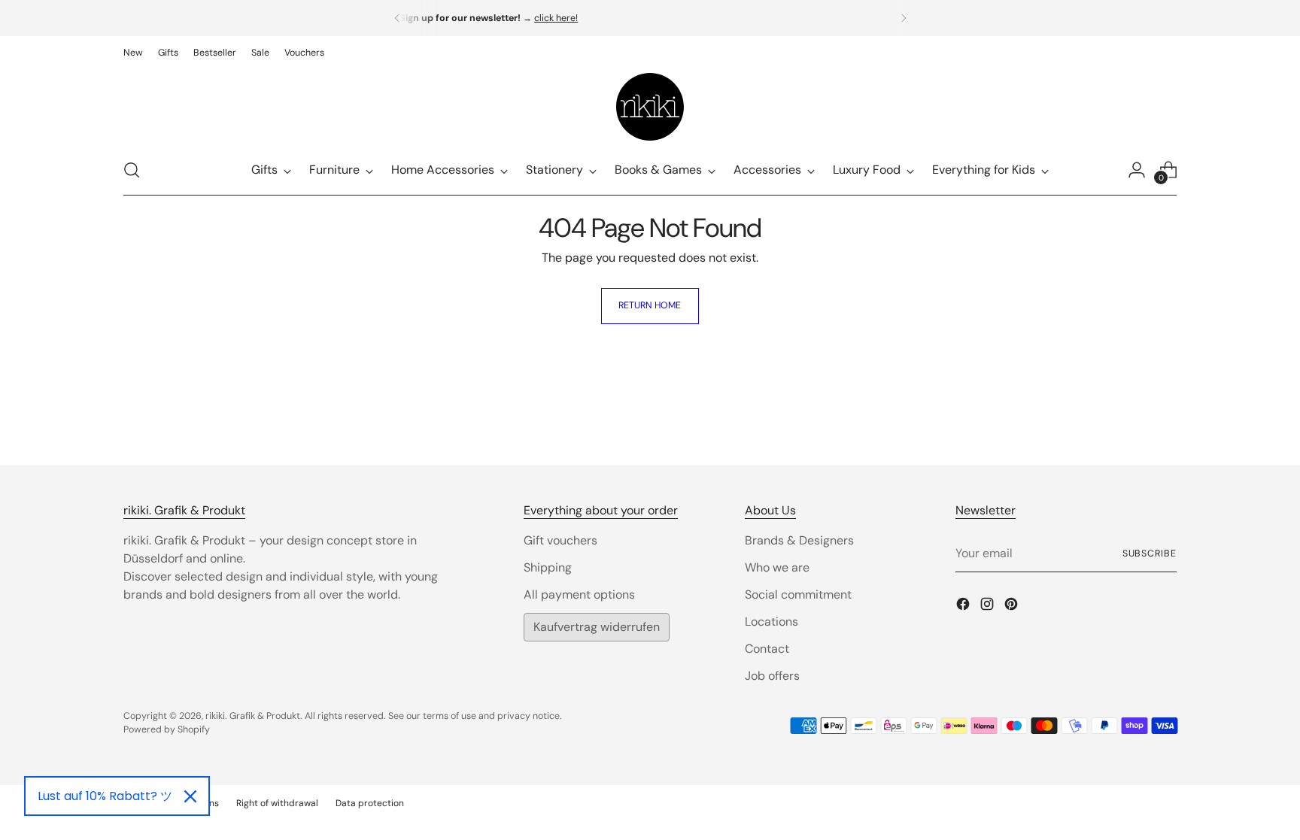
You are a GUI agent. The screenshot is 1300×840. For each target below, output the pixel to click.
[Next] (903, 18)
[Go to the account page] (1137, 170)
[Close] (190, 796)
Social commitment (798, 594)
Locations (771, 621)
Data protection (370, 803)
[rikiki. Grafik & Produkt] (650, 106)
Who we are (777, 567)
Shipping (548, 567)
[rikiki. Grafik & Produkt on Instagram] (989, 606)
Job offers (772, 676)
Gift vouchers (560, 540)
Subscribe (1149, 553)
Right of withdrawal (277, 803)
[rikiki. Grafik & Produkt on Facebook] (964, 606)
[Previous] (397, 18)
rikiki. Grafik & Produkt (252, 716)
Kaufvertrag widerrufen (596, 627)
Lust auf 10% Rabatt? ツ (105, 796)
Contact (767, 649)
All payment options (579, 594)
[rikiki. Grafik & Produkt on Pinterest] (1013, 606)
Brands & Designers (799, 540)
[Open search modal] (132, 170)
